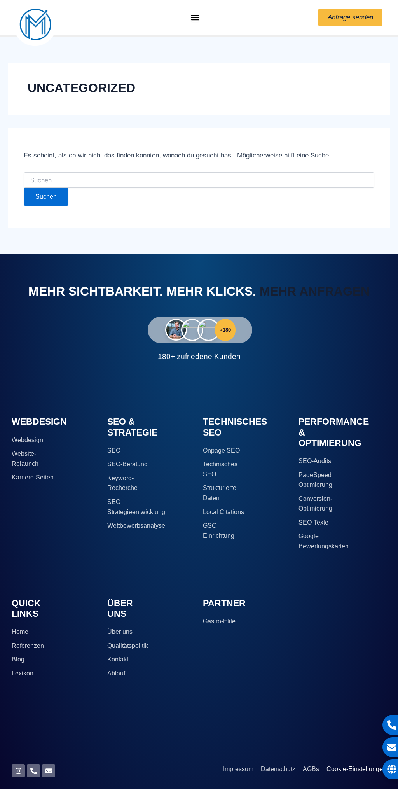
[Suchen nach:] (199, 180)
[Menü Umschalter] (195, 17)
